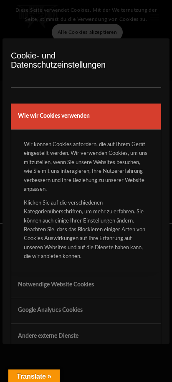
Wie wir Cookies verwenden (54, 116)
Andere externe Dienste (48, 336)
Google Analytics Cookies (50, 310)
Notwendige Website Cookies (56, 285)
